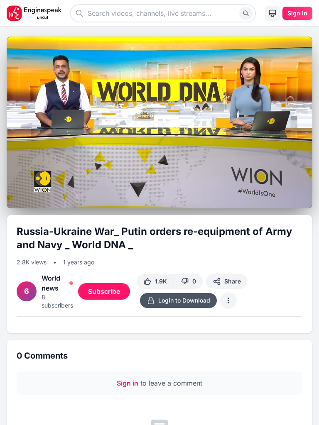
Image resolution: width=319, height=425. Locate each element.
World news (51, 283)
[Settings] (274, 198)
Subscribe (104, 291)
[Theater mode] (289, 199)
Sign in (127, 383)
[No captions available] (259, 199)
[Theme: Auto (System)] (272, 13)
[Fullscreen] (304, 199)
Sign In (297, 13)
